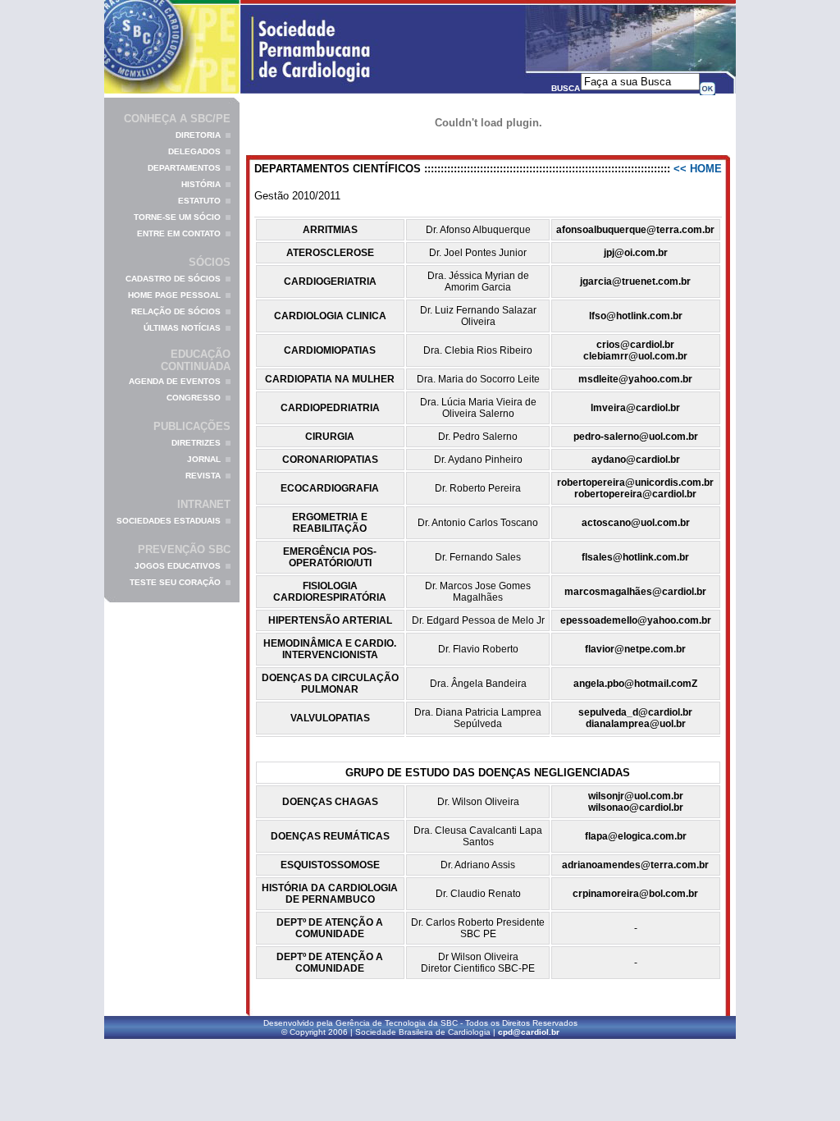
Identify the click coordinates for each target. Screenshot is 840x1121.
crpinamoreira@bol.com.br (635, 893)
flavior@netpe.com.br (635, 649)
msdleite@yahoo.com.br (635, 379)
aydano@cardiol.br (635, 459)
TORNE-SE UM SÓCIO (177, 217)
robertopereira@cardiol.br (635, 494)
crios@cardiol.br (635, 344)
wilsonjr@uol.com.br (635, 796)
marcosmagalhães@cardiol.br (635, 591)
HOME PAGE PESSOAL (174, 295)
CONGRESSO (194, 397)
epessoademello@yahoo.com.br (635, 620)
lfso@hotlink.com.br (635, 316)
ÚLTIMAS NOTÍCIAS (182, 327)
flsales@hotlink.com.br (635, 557)
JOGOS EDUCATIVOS (178, 565)
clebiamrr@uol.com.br (635, 356)
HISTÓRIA (201, 184)
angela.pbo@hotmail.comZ (635, 683)
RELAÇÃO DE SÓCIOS (176, 311)
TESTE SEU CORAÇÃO (175, 582)
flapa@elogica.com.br (636, 836)
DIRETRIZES (196, 442)
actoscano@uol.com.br (636, 522)
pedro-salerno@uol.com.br (635, 436)
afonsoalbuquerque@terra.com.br (635, 230)
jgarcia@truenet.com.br (635, 281)
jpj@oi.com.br (636, 253)
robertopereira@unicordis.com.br (635, 482)
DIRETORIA (198, 135)
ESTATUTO (199, 200)
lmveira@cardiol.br (635, 408)
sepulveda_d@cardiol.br (635, 712)
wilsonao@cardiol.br (635, 807)
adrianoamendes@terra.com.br (635, 865)
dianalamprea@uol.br (636, 724)
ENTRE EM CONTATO (179, 233)
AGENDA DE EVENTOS (175, 381)
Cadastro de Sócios (173, 278)
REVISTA (203, 475)
